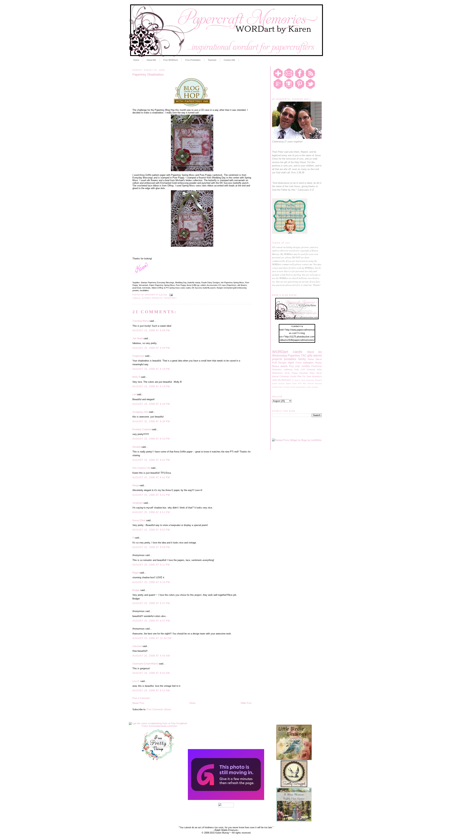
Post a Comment (141, 698)
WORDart (280, 352)
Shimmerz (277, 369)
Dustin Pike (296, 376)
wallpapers (308, 362)
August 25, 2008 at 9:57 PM (151, 620)
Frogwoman (138, 356)
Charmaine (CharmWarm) (145, 663)
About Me (151, 60)
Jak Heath (137, 338)
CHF (303, 369)
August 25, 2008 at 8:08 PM (151, 330)
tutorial (275, 376)
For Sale (306, 376)
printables (290, 359)
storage (315, 387)
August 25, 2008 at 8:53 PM (151, 529)
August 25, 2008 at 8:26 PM (151, 404)
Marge (135, 485)
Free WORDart (170, 60)
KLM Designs (279, 362)
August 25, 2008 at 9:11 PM (151, 564)
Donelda (136, 447)
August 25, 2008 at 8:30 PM (151, 421)
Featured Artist (314, 369)
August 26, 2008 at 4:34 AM (151, 655)
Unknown (137, 646)
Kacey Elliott (138, 520)
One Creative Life (141, 468)
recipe (308, 387)
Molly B (136, 377)
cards (297, 352)
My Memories (284, 380)
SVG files (302, 383)
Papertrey (170, 298)
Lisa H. (136, 681)
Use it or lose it (285, 387)
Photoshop (316, 366)
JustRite (305, 366)
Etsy (291, 366)
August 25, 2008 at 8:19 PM (151, 386)
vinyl (297, 366)
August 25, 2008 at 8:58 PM (151, 547)
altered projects (152, 298)
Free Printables (193, 60)
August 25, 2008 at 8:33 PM (151, 438)
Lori (134, 394)
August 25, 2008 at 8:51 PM (151, 495)
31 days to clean (299, 380)
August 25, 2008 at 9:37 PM (151, 603)
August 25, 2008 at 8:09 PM (151, 348)
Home (136, 60)
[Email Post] (170, 294)
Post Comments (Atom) (159, 709)
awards (284, 366)
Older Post (246, 703)
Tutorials (212, 60)
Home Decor (315, 359)
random (281, 383)
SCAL (287, 373)
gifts (309, 355)
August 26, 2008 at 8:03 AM (151, 673)
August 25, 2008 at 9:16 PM (151, 582)
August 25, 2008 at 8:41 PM (151, 460)
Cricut (299, 362)
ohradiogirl (137, 503)
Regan (135, 572)
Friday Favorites (300, 373)
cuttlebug (288, 369)
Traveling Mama (140, 321)
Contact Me (229, 60)
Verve (319, 373)
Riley (312, 373)
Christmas (284, 376)
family (302, 359)
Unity (296, 369)
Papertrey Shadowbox (148, 74)
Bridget (136, 590)
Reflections (277, 373)
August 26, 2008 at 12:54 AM (151, 638)
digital (291, 362)
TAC (304, 355)
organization (301, 387)
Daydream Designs (314, 380)
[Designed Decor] (226, 799)
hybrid (274, 383)
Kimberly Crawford (141, 429)
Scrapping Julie (140, 412)
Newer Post (138, 703)
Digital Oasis (291, 383)
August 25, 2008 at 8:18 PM (151, 369)
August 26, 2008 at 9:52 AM (151, 690)
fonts (293, 387)
